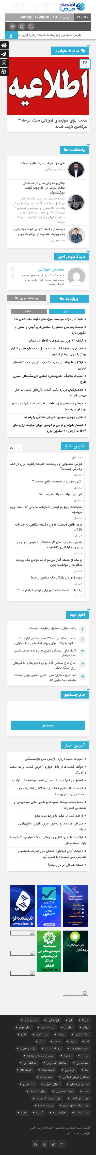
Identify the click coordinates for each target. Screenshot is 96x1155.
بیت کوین (42, 1034)
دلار (41, 1041)
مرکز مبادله (46, 1077)
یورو (23, 1112)
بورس (61, 1034)
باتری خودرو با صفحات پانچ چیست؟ (57, 481)
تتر (87, 1041)
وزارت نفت (82, 1112)
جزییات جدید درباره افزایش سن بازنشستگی (54, 759)
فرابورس (70, 1070)
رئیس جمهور (27, 1048)
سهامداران (83, 1062)
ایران (86, 1027)
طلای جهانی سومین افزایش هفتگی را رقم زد (53, 417)
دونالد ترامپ (53, 1048)
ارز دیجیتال (30, 1020)
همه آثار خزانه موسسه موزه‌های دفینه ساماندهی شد (48, 319)
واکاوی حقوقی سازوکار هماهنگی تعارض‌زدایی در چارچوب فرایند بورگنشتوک (49, 545)
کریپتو (39, 1112)
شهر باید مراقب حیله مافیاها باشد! (59, 494)
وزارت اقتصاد (37, 1091)
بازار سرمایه (47, 1027)
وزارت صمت (45, 1105)
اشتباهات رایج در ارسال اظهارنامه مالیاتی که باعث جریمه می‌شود (45, 509)
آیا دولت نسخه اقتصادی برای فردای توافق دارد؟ (49, 590)
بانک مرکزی (82, 1034)
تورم (72, 1041)
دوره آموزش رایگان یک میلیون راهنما (56, 577)
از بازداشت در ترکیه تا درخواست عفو (59, 815)
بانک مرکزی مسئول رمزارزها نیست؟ (52, 628)
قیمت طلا (26, 1070)
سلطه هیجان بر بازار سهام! (65, 864)
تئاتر (23, 1034)
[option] (47, 465)
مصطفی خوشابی (51, 269)
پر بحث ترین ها (26, 298)
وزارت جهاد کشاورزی (48, 1098)
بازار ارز (68, 1027)
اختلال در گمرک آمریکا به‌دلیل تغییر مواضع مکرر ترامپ (47, 780)
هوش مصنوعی (64, 1091)
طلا (87, 1070)
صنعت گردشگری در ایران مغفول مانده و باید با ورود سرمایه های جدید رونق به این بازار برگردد (43, 280)
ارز (70, 1020)
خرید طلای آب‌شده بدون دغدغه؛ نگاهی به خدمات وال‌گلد (48, 527)
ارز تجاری (53, 1020)
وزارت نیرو (59, 1112)
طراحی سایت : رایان (78, 1133)
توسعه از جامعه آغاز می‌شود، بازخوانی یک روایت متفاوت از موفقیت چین (49, 562)
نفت (86, 1091)
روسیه (67, 1055)
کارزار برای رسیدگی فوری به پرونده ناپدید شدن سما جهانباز (45, 653)
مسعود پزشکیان (79, 1084)
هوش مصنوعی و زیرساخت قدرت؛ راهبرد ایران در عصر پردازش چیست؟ (46, 466)
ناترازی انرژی (52, 1084)
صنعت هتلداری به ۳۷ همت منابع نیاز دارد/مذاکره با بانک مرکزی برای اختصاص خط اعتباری (45, 641)
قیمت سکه (48, 1070)
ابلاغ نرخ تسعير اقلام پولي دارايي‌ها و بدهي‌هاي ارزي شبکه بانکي (44, 665)
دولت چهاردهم (80, 1048)
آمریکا (85, 1020)
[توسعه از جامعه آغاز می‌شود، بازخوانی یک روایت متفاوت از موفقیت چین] (48, 235)
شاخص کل (29, 1062)
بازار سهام (25, 1027)
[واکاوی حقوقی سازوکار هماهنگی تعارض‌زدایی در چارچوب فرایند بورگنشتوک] (48, 203)
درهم (57, 1041)
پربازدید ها (69, 298)
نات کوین (28, 1084)
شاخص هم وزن (56, 1062)
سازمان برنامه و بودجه (40, 1055)
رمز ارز (85, 1055)
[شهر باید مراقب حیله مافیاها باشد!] (48, 169)
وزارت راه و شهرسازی (76, 1105)
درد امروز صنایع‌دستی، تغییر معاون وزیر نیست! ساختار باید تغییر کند (45, 678)
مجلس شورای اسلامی (76, 1077)
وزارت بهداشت (80, 1098)
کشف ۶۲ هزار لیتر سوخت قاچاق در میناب (56, 340)
